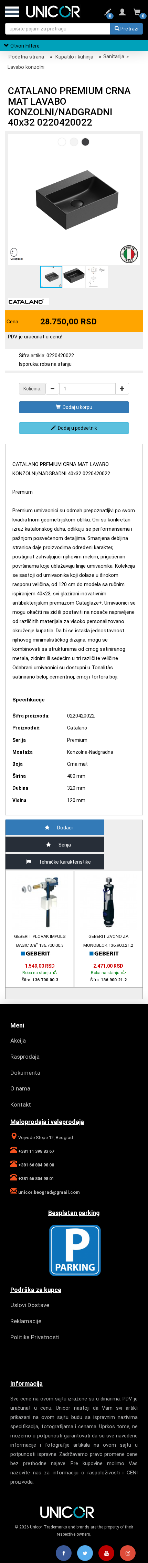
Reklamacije (25, 1321)
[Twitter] (85, 1553)
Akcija (18, 1040)
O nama (20, 1088)
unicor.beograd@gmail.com (48, 1192)
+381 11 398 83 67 (35, 1151)
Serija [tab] (65, 845)
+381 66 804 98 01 (35, 1178)
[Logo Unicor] (60, 11)
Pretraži (128, 28)
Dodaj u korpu (76, 407)
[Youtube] (106, 1553)
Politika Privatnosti (35, 1337)
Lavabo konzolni (26, 67)
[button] (133, 139)
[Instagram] (128, 1553)
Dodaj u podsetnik (76, 428)
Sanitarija (113, 56)
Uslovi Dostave (29, 1305)
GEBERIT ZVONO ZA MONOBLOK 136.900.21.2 (108, 941)
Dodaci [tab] (65, 828)
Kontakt (20, 1104)
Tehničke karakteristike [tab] (65, 862)
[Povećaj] (122, 389)
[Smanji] (52, 389)
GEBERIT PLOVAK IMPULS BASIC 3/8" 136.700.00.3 (40, 941)
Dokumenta (25, 1072)
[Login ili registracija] (122, 13)
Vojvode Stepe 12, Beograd (45, 1137)
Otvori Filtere (24, 46)
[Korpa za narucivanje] (137, 13)
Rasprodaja (25, 1056)
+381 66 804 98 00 (35, 1164)
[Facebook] (64, 1553)
